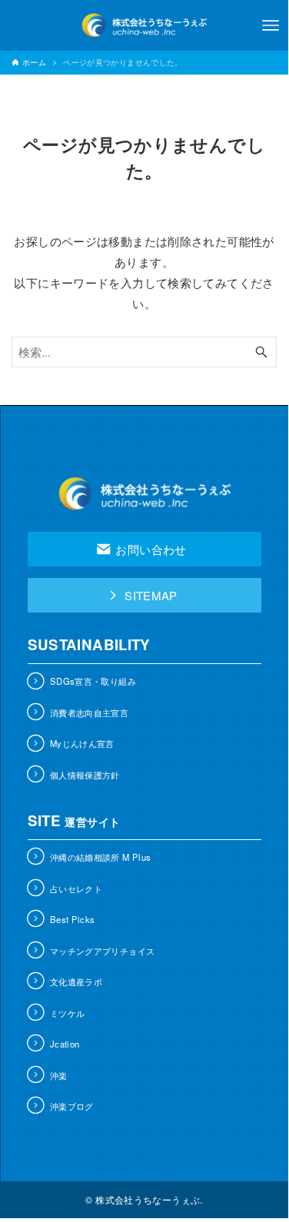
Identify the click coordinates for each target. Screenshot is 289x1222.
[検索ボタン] (261, 352)
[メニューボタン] (270, 25)
